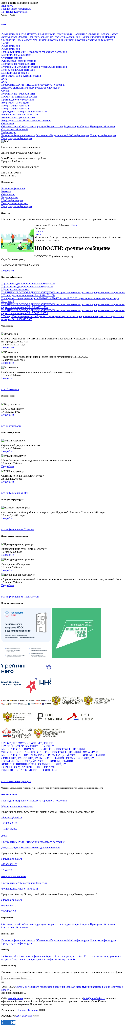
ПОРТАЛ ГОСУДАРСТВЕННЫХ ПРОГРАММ (28, 767)
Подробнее (7, 270)
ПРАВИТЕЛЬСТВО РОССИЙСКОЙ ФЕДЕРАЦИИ (31, 746)
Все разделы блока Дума (15, 102)
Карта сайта (20, 11)
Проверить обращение (40, 36)
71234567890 (8, 911)
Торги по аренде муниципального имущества (27, 286)
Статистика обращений (67, 36)
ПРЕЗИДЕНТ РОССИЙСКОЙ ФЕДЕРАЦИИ (27, 743)
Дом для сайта (24, 1015)
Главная (5, 8)
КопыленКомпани (28, 1010)
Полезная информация (32, 956)
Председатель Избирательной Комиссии (24, 883)
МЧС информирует (44, 39)
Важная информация (92, 36)
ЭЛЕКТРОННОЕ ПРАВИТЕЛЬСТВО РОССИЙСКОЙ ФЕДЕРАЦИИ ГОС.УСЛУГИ (49, 752)
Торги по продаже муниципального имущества (28, 283)
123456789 (7, 870)
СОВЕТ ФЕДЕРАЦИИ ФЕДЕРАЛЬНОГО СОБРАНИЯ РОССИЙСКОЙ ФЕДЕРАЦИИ (50, 758)
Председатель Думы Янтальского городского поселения (32, 841)
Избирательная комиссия (41, 34)
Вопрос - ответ (109, 34)
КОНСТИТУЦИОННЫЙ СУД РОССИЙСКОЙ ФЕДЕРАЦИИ (36, 764)
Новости (30, 135)
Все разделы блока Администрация (21, 75)
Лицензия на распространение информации (36, 959)
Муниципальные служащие (17, 806)
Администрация (10, 34)
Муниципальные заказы (15, 289)
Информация (8, 132)
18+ (3, 11)
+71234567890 (9, 828)
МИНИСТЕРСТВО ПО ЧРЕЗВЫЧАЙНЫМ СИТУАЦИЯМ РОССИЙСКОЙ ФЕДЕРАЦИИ (53, 755)
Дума (23, 34)
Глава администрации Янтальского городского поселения (34, 800)
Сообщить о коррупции (87, 34)
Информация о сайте (71, 956)
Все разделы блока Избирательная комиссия (26, 120)
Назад (74, 225)
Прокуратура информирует (97, 39)
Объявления (8, 39)
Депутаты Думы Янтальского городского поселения (30, 847)
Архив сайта (69, 959)
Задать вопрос (9, 36)
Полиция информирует (68, 39)
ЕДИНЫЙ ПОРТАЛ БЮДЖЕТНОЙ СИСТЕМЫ (29, 770)
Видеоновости (24, 39)
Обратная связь (64, 34)
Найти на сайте (10, 956)
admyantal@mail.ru (11, 817)
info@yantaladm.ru (21, 8)
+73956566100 (9, 823)
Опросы (22, 36)
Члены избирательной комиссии (19, 888)
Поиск (9, 11)
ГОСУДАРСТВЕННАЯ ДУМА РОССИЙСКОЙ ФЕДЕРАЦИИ (37, 761)
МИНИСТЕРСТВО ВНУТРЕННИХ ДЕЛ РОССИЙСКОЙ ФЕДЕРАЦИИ (43, 749)
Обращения (7, 123)
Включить (7, 5)
